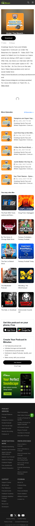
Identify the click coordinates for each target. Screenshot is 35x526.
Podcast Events (6, 491)
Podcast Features (7, 414)
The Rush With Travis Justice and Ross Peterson (8, 214)
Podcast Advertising (8, 446)
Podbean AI (5, 434)
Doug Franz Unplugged (26, 213)
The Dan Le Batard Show (7, 262)
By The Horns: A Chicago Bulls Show (7, 238)
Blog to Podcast (22, 430)
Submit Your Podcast (8, 457)
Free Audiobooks (7, 465)
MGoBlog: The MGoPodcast (23, 287)
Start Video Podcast (24, 415)
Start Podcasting (23, 412)
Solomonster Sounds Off (25, 311)
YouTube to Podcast (24, 433)
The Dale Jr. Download (8, 310)
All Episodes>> (29, 112)
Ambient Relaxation (7, 468)
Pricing (4, 417)
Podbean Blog (22, 485)
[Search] (28, 2)
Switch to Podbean (7, 459)
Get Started (17, 362)
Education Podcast (23, 435)
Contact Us (21, 499)
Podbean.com (24, 525)
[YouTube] (23, 515)
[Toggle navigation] (32, 2)
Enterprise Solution (7, 420)
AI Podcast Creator (23, 427)
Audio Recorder (6, 428)
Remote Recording (7, 431)
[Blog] (19, 515)
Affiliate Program (23, 496)
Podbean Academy (7, 493)
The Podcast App (7, 425)
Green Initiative (22, 493)
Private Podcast (6, 423)
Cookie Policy (22, 518)
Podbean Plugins (7, 462)
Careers (20, 488)
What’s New (5, 485)
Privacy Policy (10, 518)
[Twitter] (15, 515)
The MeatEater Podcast (6, 287)
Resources (5, 504)
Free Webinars (6, 488)
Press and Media (23, 491)
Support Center (6, 482)
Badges (4, 501)
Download (8, 38)
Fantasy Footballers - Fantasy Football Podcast (25, 238)
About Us (20, 482)
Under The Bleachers (15, 33)
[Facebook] (12, 515)
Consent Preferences (21, 521)
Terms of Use (8, 521)
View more (5, 86)
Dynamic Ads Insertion (8, 449)
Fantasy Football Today (26, 261)
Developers (5, 506)
